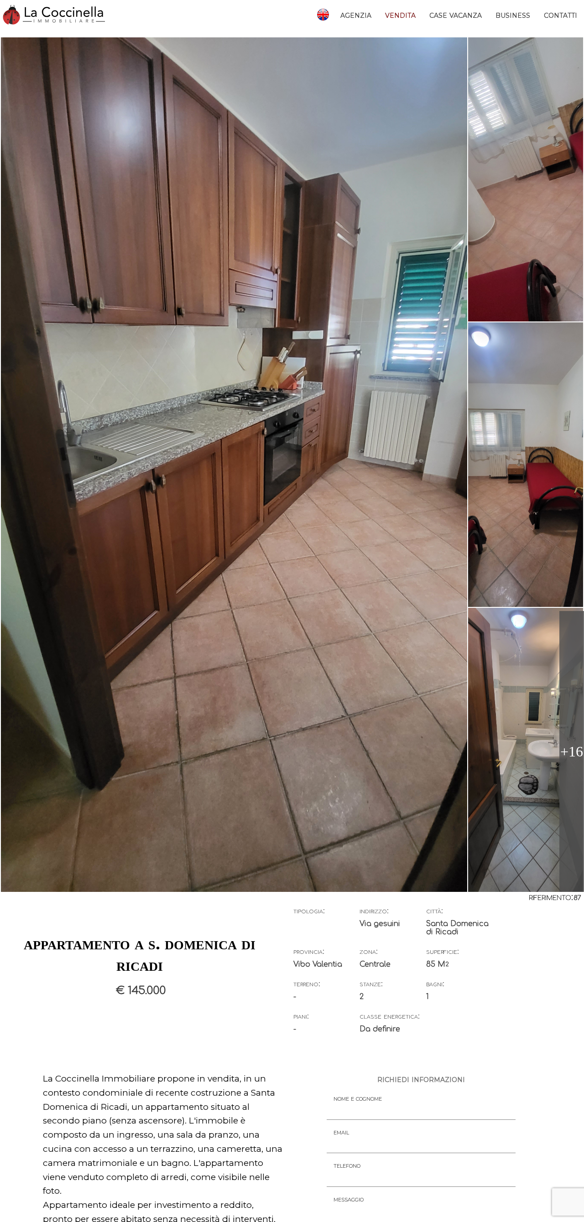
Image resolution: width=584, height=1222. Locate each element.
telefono (347, 1165)
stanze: (371, 984)
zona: (369, 952)
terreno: (306, 984)
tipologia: (309, 911)
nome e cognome (358, 1098)
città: (434, 911)
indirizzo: (374, 911)
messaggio (349, 1199)
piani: (301, 1016)
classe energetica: (390, 1016)
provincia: (308, 952)
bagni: (435, 984)
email (341, 1132)
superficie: (442, 952)
